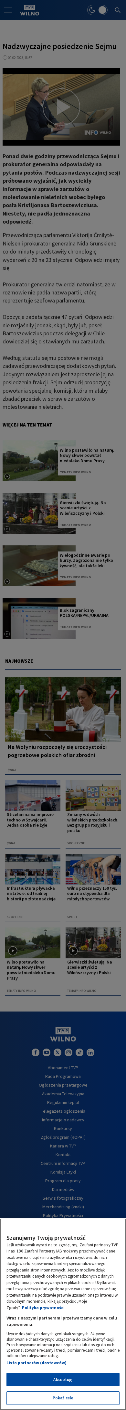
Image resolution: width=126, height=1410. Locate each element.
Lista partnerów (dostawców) (36, 1363)
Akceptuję (62, 1379)
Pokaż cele (63, 1398)
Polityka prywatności (43, 1307)
